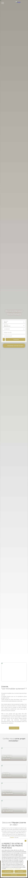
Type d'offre (6, 321)
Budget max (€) (7, 332)
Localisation (7, 329)
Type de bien (6, 324)
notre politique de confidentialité (13, 868)
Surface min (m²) (8, 336)
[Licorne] (21, 3)
